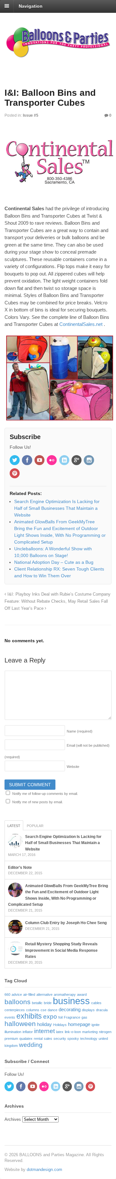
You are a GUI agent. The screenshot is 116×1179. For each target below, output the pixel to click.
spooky (73, 1038)
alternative (44, 994)
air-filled (29, 994)
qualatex (26, 1038)
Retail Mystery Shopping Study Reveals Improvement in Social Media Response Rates (61, 950)
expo (50, 1016)
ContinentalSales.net (80, 324)
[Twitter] (15, 460)
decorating (70, 1009)
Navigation (31, 6)
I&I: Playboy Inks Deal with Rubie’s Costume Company (58, 594)
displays (88, 1010)
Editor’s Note (20, 867)
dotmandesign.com (44, 1169)
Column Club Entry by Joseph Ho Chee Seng (66, 923)
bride (48, 1003)
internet (44, 1031)
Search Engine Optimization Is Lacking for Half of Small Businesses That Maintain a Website (63, 842)
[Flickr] (52, 460)
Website (73, 767)
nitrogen (105, 1032)
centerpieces (15, 1010)
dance (52, 1010)
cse (43, 1010)
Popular (35, 826)
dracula (102, 1010)
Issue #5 (30, 115)
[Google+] (77, 460)
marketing (90, 1032)
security (59, 1038)
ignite (96, 1025)
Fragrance (72, 1017)
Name (79, 731)
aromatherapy (65, 994)
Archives (13, 1119)
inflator (28, 1032)
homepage (79, 1024)
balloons (18, 1002)
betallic (37, 1003)
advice (17, 994)
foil (60, 1017)
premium (11, 1038)
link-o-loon (73, 1032)
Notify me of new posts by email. (37, 802)
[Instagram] (89, 460)
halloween (20, 1024)
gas (84, 1017)
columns (32, 1010)
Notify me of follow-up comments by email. (45, 794)
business (71, 1000)
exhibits (29, 1016)
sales (48, 1038)
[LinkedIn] (64, 460)
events (10, 1017)
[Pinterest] (15, 473)
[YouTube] (39, 460)
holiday (44, 1024)
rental (38, 1038)
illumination (13, 1032)
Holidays (60, 1025)
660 (7, 994)
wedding (31, 1044)
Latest (13, 826)
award (82, 994)
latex (59, 1032)
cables (96, 1003)
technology (88, 1038)
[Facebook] (27, 460)
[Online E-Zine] (58, 56)
